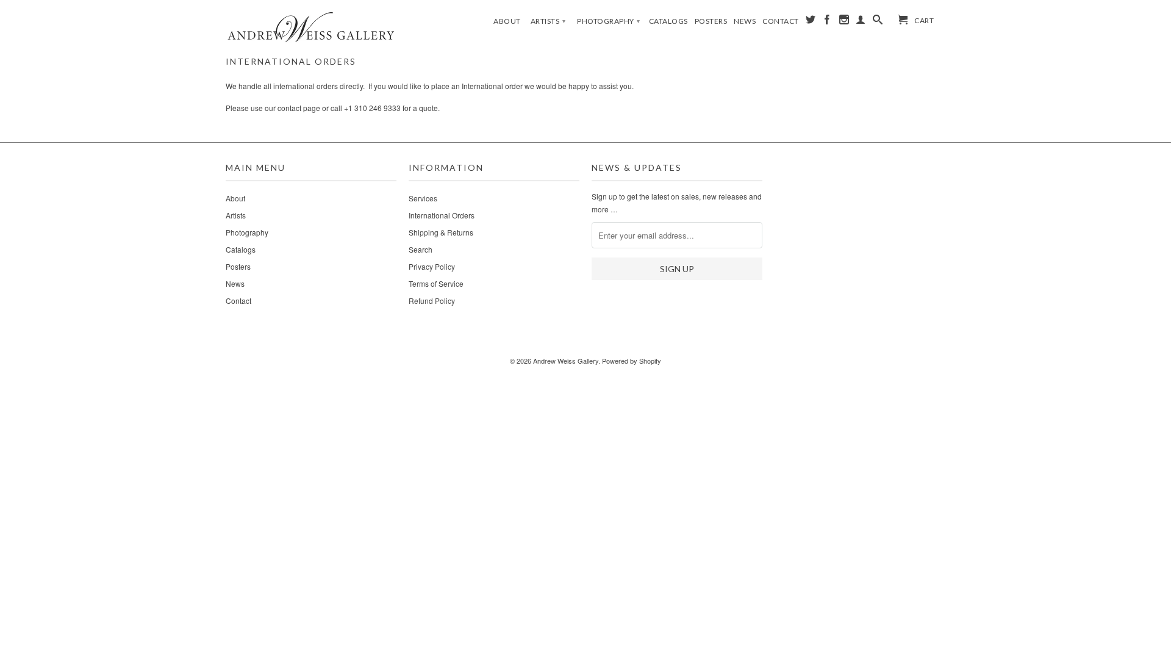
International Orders (441, 215)
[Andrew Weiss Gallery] (311, 26)
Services (423, 198)
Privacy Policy (432, 266)
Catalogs (668, 21)
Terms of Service (436, 283)
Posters (711, 21)
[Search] (878, 22)
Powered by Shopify (631, 361)
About (507, 21)
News (745, 21)
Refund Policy (432, 300)
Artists (548, 21)
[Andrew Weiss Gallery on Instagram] (844, 22)
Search (420, 249)
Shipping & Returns (441, 232)
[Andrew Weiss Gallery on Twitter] (811, 22)
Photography (608, 21)
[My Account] (861, 22)
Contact (780, 21)
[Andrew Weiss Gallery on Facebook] (827, 22)
